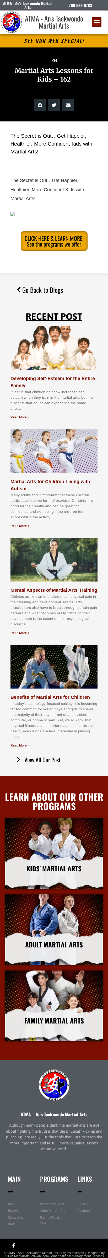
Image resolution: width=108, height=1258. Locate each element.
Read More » (19, 417)
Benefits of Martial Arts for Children (50, 697)
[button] (97, 22)
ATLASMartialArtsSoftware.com (26, 1256)
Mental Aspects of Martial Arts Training (53, 590)
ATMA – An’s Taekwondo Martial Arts (54, 1114)
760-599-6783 (80, 5)
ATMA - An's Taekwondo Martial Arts (54, 22)
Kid (54, 60)
